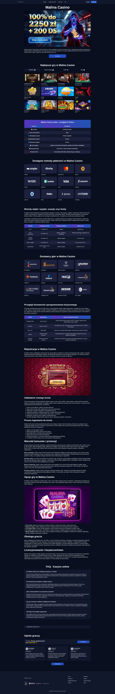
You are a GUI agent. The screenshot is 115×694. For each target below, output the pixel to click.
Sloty (82, 69)
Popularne (31, 69)
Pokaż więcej (57, 663)
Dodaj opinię (83, 641)
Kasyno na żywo (48, 69)
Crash (65, 69)
